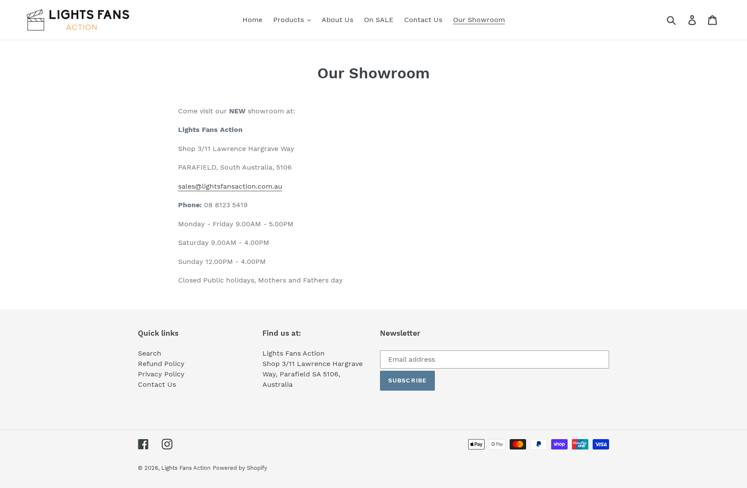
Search (149, 353)
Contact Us (157, 384)
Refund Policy (161, 364)
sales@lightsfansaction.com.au (230, 186)
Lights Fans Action (186, 468)
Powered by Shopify (240, 468)
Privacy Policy (161, 374)
